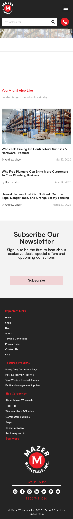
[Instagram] (29, 491)
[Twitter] (43, 491)
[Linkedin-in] (36, 491)
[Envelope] (15, 491)
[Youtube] (58, 491)
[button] (65, 8)
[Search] (53, 22)
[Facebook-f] (22, 491)
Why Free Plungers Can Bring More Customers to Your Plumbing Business (35, 173)
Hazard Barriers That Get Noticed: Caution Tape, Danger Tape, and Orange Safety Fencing (35, 196)
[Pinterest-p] (51, 491)
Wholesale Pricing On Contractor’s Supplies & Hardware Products (34, 151)
